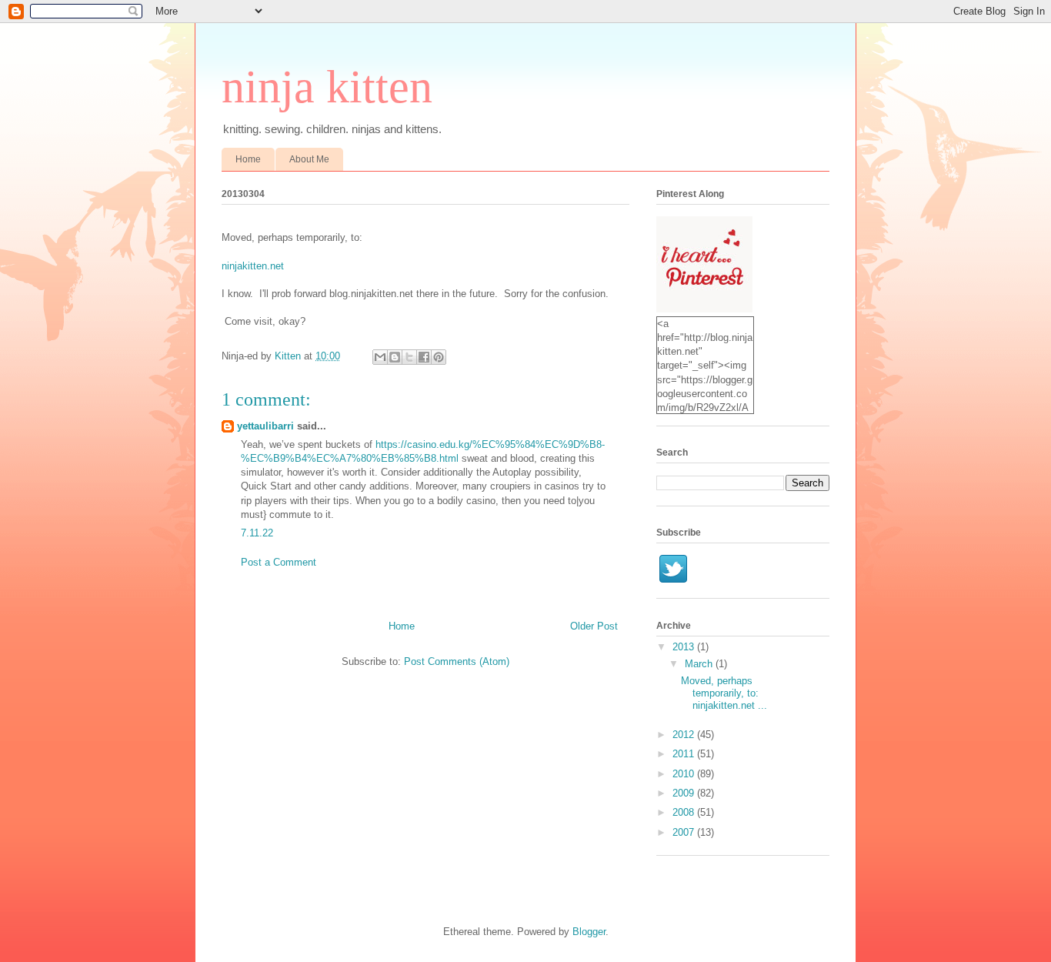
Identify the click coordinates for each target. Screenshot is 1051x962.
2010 (684, 774)
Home (248, 159)
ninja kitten (327, 87)
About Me (309, 159)
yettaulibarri (265, 426)
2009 (684, 793)
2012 (684, 734)
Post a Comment (278, 562)
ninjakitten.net (253, 266)
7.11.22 (257, 533)
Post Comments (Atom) (456, 661)
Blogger (589, 931)
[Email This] (380, 357)
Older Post (594, 626)
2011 (684, 754)
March (700, 664)
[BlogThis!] (394, 357)
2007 (684, 832)
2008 (684, 812)
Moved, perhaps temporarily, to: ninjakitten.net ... (724, 692)
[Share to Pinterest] (438, 357)
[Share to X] (409, 357)
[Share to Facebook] (424, 357)
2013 (684, 647)
